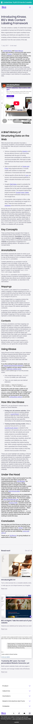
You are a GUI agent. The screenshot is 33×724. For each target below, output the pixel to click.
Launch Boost (14, 414)
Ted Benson (12, 535)
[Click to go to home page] (9, 7)
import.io (25, 151)
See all (27, 550)
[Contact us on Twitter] (14, 713)
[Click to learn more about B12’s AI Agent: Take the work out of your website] (16, 606)
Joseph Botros (7, 51)
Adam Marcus (19, 51)
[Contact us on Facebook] (19, 713)
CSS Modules (21, 481)
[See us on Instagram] (30, 713)
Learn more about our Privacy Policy (21, 718)
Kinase (9, 54)
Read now (4, 588)
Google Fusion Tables (22, 192)
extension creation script (14, 369)
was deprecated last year (11, 499)
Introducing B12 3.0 (8, 580)
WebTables (13, 184)
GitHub (21, 528)
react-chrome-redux (14, 491)
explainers (8, 205)
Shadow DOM (13, 503)
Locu (26, 175)
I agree (16, 722)
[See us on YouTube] (24, 713)
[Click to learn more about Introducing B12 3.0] (16, 565)
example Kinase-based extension (13, 365)
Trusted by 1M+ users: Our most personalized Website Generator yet (15, 662)
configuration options (15, 397)
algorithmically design (11, 428)
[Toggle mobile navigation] (30, 7)
